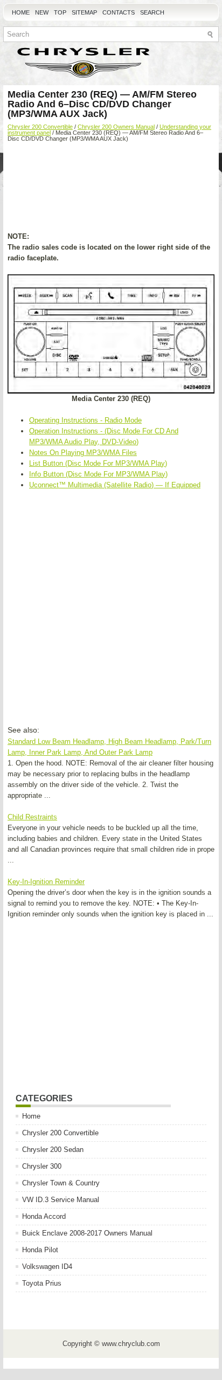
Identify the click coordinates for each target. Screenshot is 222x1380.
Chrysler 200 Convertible (40, 126)
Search (152, 12)
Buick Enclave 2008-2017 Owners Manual (87, 1233)
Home (21, 12)
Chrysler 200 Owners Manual (116, 126)
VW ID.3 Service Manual (60, 1200)
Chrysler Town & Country (61, 1183)
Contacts (118, 12)
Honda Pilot (40, 1250)
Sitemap (84, 12)
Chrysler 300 (41, 1166)
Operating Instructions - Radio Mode (85, 420)
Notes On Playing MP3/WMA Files (83, 452)
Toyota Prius (41, 1283)
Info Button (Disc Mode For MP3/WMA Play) (98, 474)
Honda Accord (44, 1216)
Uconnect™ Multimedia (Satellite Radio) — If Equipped (114, 485)
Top (60, 12)
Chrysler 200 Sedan (53, 1150)
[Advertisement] (111, 188)
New (41, 12)
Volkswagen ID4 (47, 1266)
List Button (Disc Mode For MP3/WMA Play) (98, 463)
